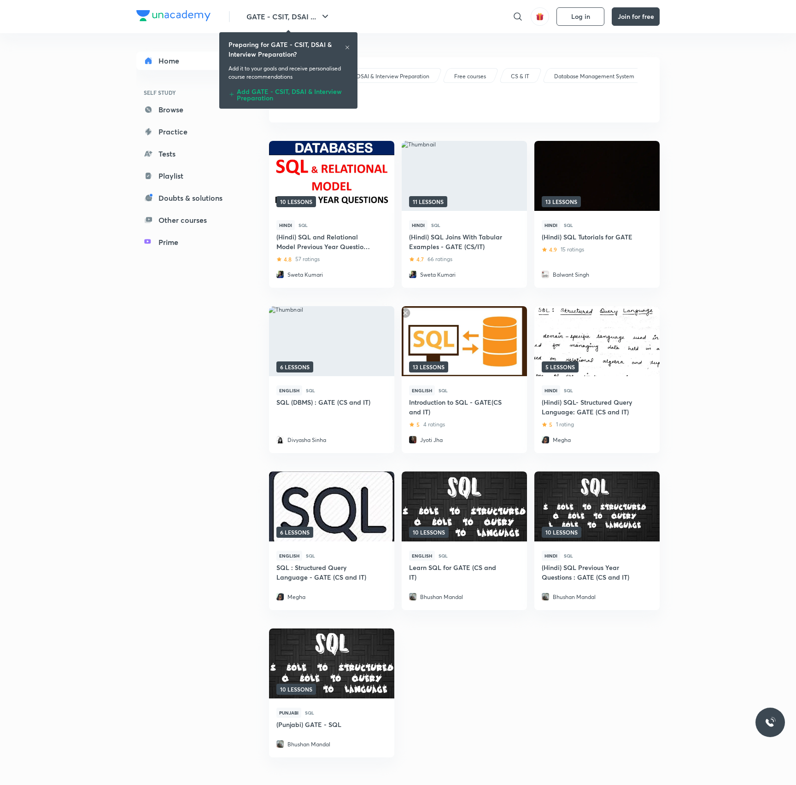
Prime (168, 242)
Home (168, 60)
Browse (170, 109)
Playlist (170, 175)
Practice (172, 131)
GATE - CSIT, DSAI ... (281, 16)
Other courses (182, 220)
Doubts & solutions (190, 198)
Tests (167, 153)
